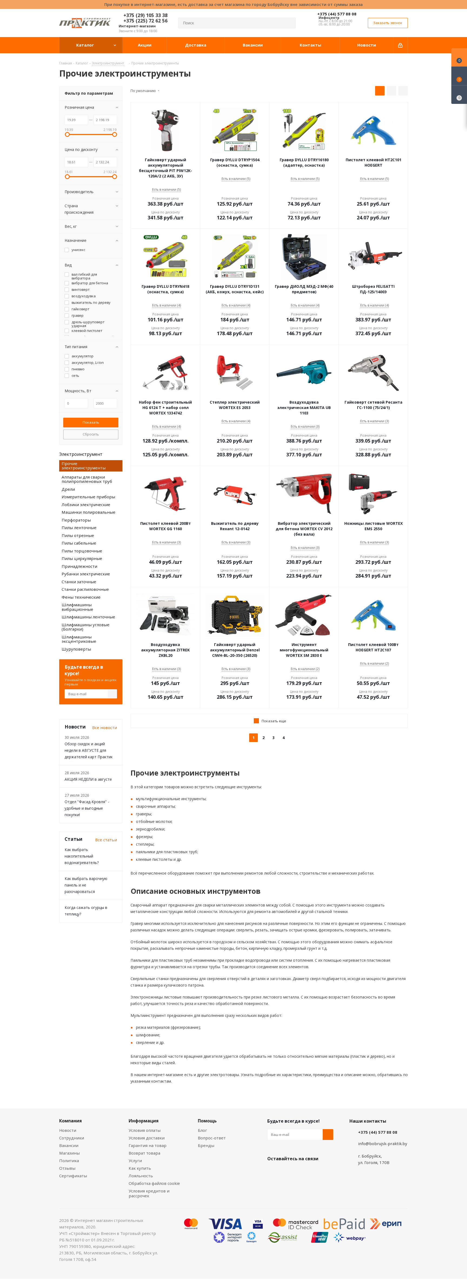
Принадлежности (79, 566)
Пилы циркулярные (82, 558)
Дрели (68, 489)
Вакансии (68, 1145)
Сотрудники (71, 1137)
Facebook (286, 1171)
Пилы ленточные (79, 527)
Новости (67, 1130)
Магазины (69, 1153)
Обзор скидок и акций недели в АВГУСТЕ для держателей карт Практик (89, 750)
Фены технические (81, 597)
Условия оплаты (145, 1130)
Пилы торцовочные (82, 550)
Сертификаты (73, 1175)
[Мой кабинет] (401, 45)
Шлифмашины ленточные (88, 616)
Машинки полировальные (88, 512)
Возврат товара (144, 1153)
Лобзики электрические (86, 504)
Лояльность (141, 1175)
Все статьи (106, 839)
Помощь (207, 1121)
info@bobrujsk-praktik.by (382, 1143)
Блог (202, 1130)
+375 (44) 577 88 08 (336, 13)
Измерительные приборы (88, 496)
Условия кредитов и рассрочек (149, 1193)
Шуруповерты (76, 649)
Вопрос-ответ (212, 1137)
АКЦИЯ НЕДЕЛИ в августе (88, 779)
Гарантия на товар (147, 1145)
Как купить (140, 1168)
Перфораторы (76, 520)
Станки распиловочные (85, 589)
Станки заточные (79, 581)
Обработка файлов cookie (154, 1183)
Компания (70, 1121)
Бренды (206, 1145)
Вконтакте (272, 1171)
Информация (144, 1121)
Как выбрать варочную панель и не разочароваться (86, 885)
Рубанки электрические (86, 573)
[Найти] (289, 23)
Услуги (135, 1160)
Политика (69, 1160)
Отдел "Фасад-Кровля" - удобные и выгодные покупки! (87, 808)
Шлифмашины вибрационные (77, 607)
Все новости (104, 727)
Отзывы (67, 1168)
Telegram (313, 1171)
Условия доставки (147, 1137)
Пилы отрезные (78, 535)
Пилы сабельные (79, 543)
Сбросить (91, 434)
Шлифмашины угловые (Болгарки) (85, 627)
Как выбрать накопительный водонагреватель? (82, 856)
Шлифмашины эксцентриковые (79, 639)
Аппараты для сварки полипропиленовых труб (87, 479)
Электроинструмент (80, 454)
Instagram (299, 1171)
